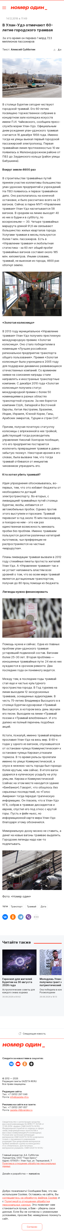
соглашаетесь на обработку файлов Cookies (29, 1197)
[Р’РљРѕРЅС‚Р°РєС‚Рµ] (5, 917)
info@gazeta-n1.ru (19, 1097)
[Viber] (28, 917)
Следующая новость (34, 1033)
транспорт (17, 906)
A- (54, 49)
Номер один (29, 8)
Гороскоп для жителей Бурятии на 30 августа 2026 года (17, 982)
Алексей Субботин (23, 49)
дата (43, 906)
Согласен (32, 1226)
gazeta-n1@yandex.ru (21, 1110)
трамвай (31, 906)
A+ (60, 50)
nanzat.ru (34, 1173)
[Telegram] (20, 917)
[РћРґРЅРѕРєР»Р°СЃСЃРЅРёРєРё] (13, 917)
